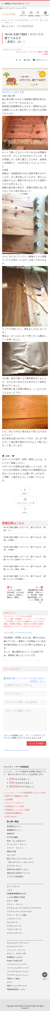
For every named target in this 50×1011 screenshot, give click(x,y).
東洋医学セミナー (14, 826)
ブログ (10, 20)
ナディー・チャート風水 (17, 915)
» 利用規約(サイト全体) (13, 806)
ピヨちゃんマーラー (15, 946)
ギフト (9, 982)
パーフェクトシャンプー (17, 964)
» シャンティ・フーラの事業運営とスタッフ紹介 (24, 793)
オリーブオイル (13, 886)
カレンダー (11, 855)
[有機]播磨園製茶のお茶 (16, 894)
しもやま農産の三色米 (16, 897)
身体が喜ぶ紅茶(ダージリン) (18, 873)
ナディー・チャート (15, 848)
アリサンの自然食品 (15, 877)
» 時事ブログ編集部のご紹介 (15, 796)
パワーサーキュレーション (18, 971)
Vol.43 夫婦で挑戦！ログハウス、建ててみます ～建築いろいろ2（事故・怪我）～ (24, 567)
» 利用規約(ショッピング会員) (16, 810)
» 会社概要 (8, 799)
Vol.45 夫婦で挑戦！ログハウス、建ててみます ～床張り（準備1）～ (24, 548)
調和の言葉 (11, 851)
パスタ (9, 890)
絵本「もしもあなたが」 (17, 841)
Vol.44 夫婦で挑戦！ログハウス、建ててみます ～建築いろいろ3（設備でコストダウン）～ (24, 558)
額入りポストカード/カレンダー (20, 859)
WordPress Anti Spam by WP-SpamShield (16, 750)
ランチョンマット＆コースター (19, 911)
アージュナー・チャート (17, 844)
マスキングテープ (14, 929)
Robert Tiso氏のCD (14, 961)
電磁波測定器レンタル (16, 989)
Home (3, 20)
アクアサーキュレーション (18, 975)
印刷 (28, 60)
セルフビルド (22, 52)
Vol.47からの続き (10, 92)
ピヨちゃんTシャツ (14, 933)
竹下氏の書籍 (12, 837)
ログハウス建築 (35, 52)
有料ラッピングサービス (17, 986)
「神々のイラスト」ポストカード (20, 862)
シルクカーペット (14, 919)
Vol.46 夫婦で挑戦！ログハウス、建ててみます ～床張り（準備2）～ (24, 538)
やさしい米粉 (12, 901)
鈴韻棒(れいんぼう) (14, 957)
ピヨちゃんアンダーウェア (18, 943)
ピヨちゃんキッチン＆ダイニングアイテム (24, 908)
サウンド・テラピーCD (16, 954)
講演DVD (10, 834)
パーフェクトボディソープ (18, 968)
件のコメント (42, 60)
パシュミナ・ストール (16, 950)
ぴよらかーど (12, 922)
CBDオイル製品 (13, 979)
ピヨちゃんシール (14, 926)
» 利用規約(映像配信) (12, 813)
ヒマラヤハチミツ (14, 866)
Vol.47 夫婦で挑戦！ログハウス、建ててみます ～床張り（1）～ (24, 528)
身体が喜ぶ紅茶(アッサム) (17, 869)
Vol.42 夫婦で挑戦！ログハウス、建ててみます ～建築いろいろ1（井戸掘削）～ (24, 577)
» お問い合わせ (10, 816)
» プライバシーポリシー (14, 803)
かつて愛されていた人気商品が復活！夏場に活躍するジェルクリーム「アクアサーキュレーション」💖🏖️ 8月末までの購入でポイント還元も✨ (26, 3)
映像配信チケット (14, 830)
